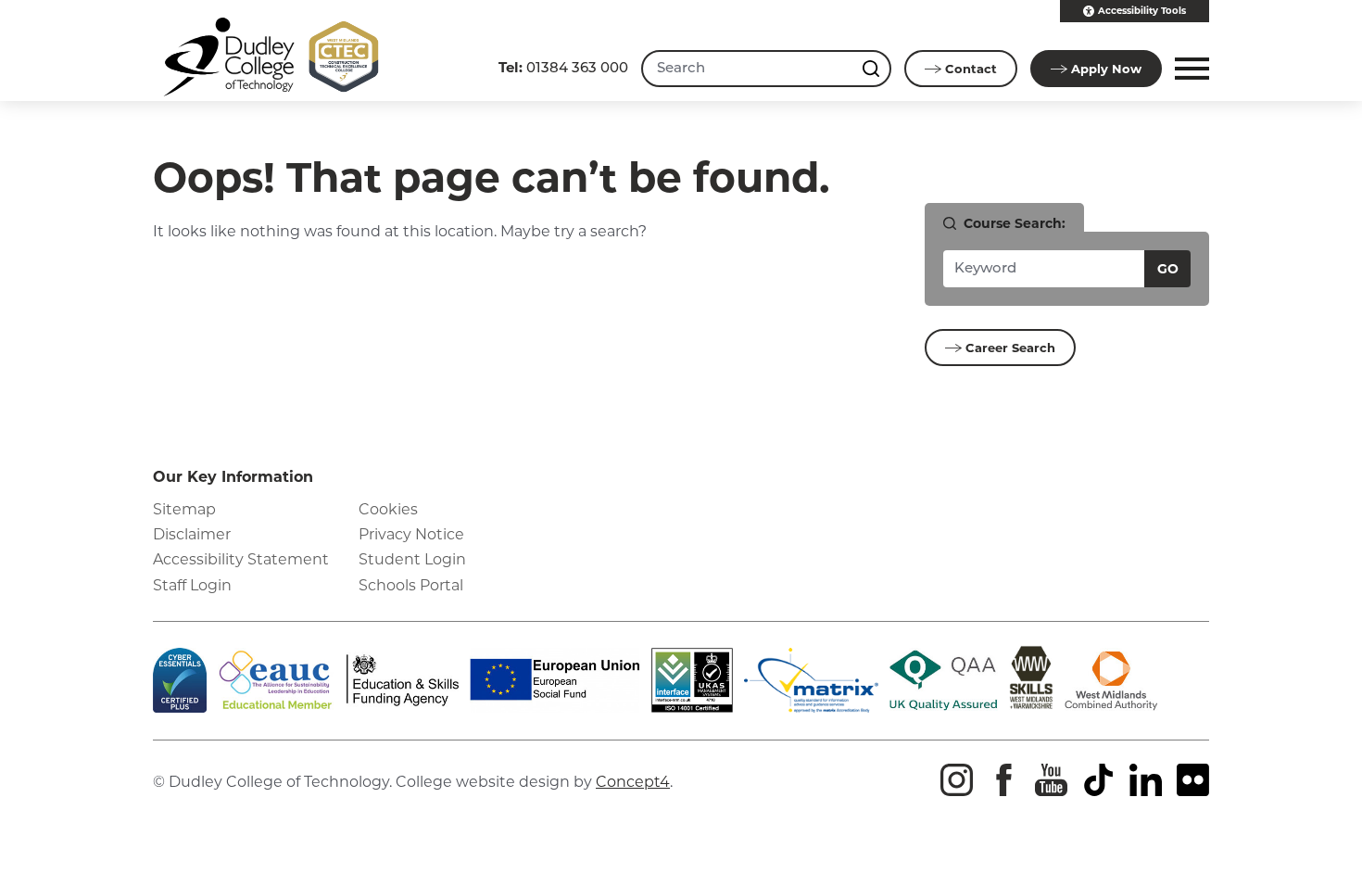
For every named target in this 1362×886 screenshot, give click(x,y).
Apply (1106, 68)
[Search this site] (872, 68)
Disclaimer (192, 534)
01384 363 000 (563, 67)
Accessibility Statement (241, 559)
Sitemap (184, 509)
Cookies (388, 509)
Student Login (412, 559)
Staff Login (192, 585)
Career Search (1010, 347)
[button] (1189, 68)
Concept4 (633, 782)
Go (1168, 268)
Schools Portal (411, 585)
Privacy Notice (411, 534)
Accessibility (1142, 11)
